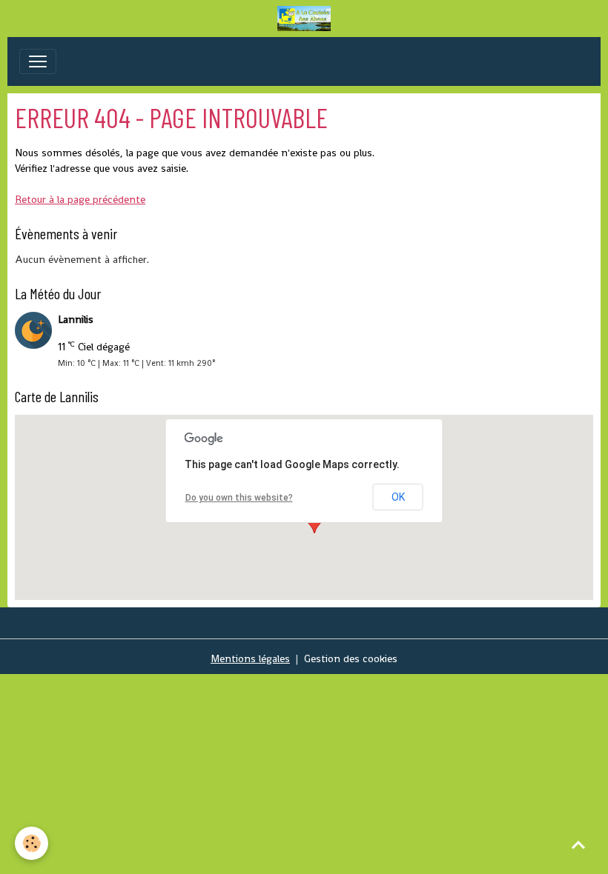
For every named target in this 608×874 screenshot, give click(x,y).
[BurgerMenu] (37, 61)
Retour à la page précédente (80, 199)
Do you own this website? (239, 498)
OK (398, 497)
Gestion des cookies (350, 658)
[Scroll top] (578, 844)
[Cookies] (31, 843)
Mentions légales (250, 658)
